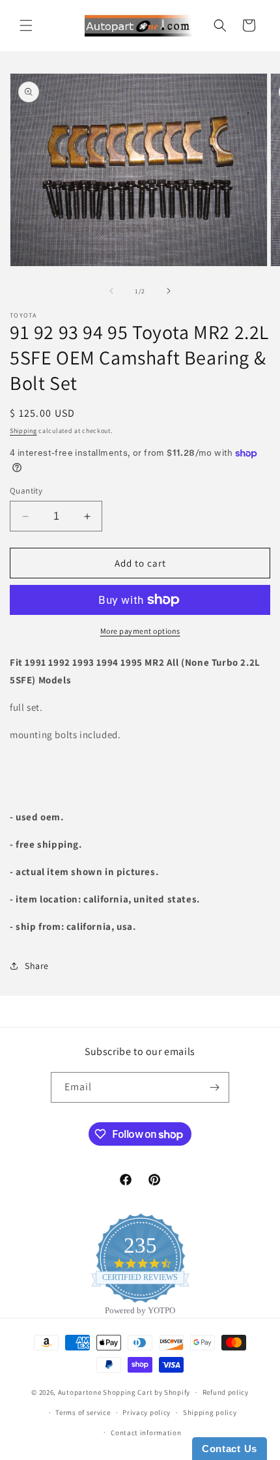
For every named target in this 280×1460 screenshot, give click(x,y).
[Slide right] (168, 290)
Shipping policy (210, 1412)
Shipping (23, 430)
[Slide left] (111, 290)
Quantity (26, 490)
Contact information (146, 1432)
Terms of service (82, 1412)
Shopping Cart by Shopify (146, 1392)
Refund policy (226, 1392)
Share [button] (37, 966)
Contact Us (229, 1448)
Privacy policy (146, 1412)
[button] (26, 25)
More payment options (140, 631)
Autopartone (80, 1392)
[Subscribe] (214, 1087)
